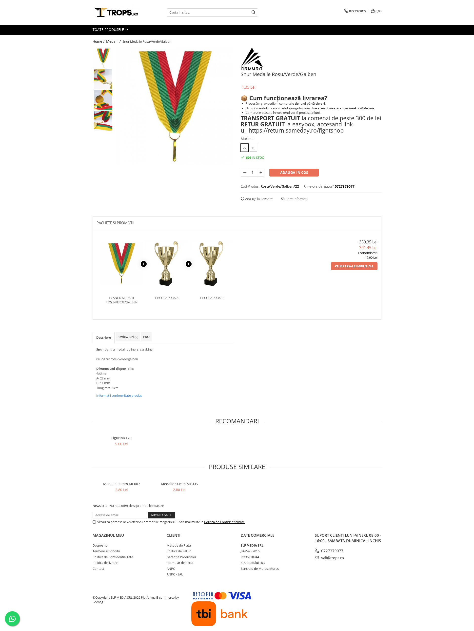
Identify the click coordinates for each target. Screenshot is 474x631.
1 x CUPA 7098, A (166, 298)
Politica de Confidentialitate (224, 522)
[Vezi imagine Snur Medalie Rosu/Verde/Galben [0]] (103, 58)
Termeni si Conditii (106, 551)
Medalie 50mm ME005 (179, 483)
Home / (99, 41)
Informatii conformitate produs (119, 395)
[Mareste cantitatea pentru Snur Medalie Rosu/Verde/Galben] (260, 173)
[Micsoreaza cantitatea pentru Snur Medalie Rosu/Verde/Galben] (244, 173)
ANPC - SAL (175, 574)
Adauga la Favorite (258, 199)
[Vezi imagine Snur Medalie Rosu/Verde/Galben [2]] (103, 100)
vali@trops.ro (332, 557)
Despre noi (100, 545)
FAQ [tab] (146, 337)
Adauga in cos (294, 172)
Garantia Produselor (181, 557)
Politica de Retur (179, 551)
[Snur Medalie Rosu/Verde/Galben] (174, 106)
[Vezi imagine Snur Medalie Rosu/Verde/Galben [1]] (103, 79)
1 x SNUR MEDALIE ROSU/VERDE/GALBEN (122, 300)
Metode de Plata (179, 545)
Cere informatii (296, 199)
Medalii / (114, 41)
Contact (98, 568)
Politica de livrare (105, 562)
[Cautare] (253, 12)
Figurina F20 (121, 437)
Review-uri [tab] (128, 337)
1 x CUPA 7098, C (211, 298)
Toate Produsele (109, 29)
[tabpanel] (174, 106)
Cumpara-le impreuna (354, 266)
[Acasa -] (117, 12)
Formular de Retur (180, 562)
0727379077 (331, 550)
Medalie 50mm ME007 (121, 483)
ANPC (171, 568)
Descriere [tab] (103, 337)
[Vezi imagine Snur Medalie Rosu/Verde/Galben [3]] (103, 121)
